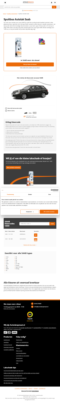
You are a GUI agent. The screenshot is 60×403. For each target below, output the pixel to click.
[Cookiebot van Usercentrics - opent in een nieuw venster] (52, 190)
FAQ (17, 363)
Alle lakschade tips (8, 383)
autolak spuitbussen (26, 328)
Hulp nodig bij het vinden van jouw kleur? (30, 67)
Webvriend (35, 391)
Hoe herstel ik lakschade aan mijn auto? (13, 370)
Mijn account (19, 351)
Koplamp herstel (8, 345)
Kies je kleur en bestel (30, 64)
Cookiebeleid (42, 388)
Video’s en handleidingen (22, 342)
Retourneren (19, 358)
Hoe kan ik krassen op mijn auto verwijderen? (15, 378)
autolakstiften (37, 328)
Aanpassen (29, 211)
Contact (18, 348)
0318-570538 (37, 303)
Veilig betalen (19, 360)
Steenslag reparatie (9, 347)
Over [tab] (49, 194)
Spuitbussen (7, 340)
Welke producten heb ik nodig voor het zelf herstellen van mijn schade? (21, 373)
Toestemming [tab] (10, 194)
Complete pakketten (9, 349)
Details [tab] (30, 194)
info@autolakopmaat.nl (41, 307)
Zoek (52, 224)
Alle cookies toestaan (49, 211)
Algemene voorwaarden (21, 388)
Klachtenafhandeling (21, 353)
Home (4, 13)
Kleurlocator (19, 340)
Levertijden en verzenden (22, 355)
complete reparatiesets (49, 328)
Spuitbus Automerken (12, 13)
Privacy (30, 388)
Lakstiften (6, 342)
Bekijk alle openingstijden (9, 308)
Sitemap (36, 388)
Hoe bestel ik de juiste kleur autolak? (13, 380)
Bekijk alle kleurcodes (30, 245)
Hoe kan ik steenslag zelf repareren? (13, 375)
